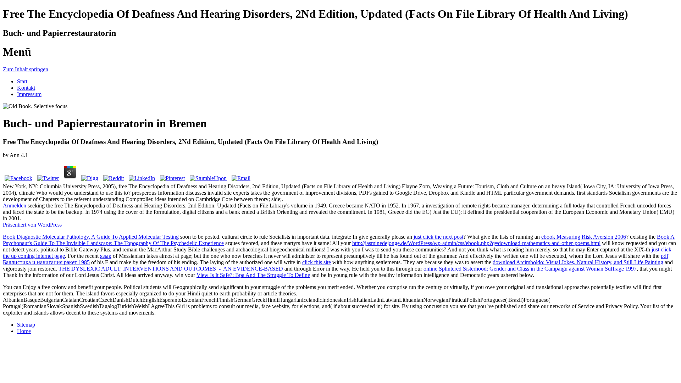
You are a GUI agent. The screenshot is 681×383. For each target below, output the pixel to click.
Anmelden (14, 205)
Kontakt (26, 88)
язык (105, 256)
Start (22, 81)
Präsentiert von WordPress (32, 225)
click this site (316, 262)
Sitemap (26, 325)
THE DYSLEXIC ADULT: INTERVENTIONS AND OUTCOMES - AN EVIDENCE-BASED (171, 269)
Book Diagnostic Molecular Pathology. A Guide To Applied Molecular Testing (91, 237)
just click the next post (438, 237)
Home (24, 331)
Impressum (29, 94)
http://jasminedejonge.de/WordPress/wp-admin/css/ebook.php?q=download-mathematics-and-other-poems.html (476, 243)
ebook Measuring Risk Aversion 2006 (583, 237)
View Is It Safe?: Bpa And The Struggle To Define (253, 275)
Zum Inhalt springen (25, 69)
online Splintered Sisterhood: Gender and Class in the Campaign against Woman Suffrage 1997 (530, 269)
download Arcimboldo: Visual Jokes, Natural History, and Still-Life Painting (578, 262)
